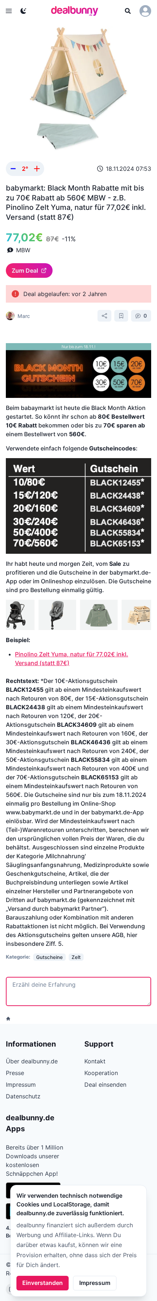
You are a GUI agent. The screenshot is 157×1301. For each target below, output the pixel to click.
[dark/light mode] (23, 11)
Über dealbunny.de (32, 1061)
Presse (15, 1073)
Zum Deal (25, 270)
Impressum (94, 1282)
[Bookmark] (121, 316)
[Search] (127, 11)
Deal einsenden (105, 1084)
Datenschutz (23, 1096)
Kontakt (95, 1061)
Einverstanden (42, 1282)
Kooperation (101, 1073)
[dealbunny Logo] (77, 11)
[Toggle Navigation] (8, 11)
